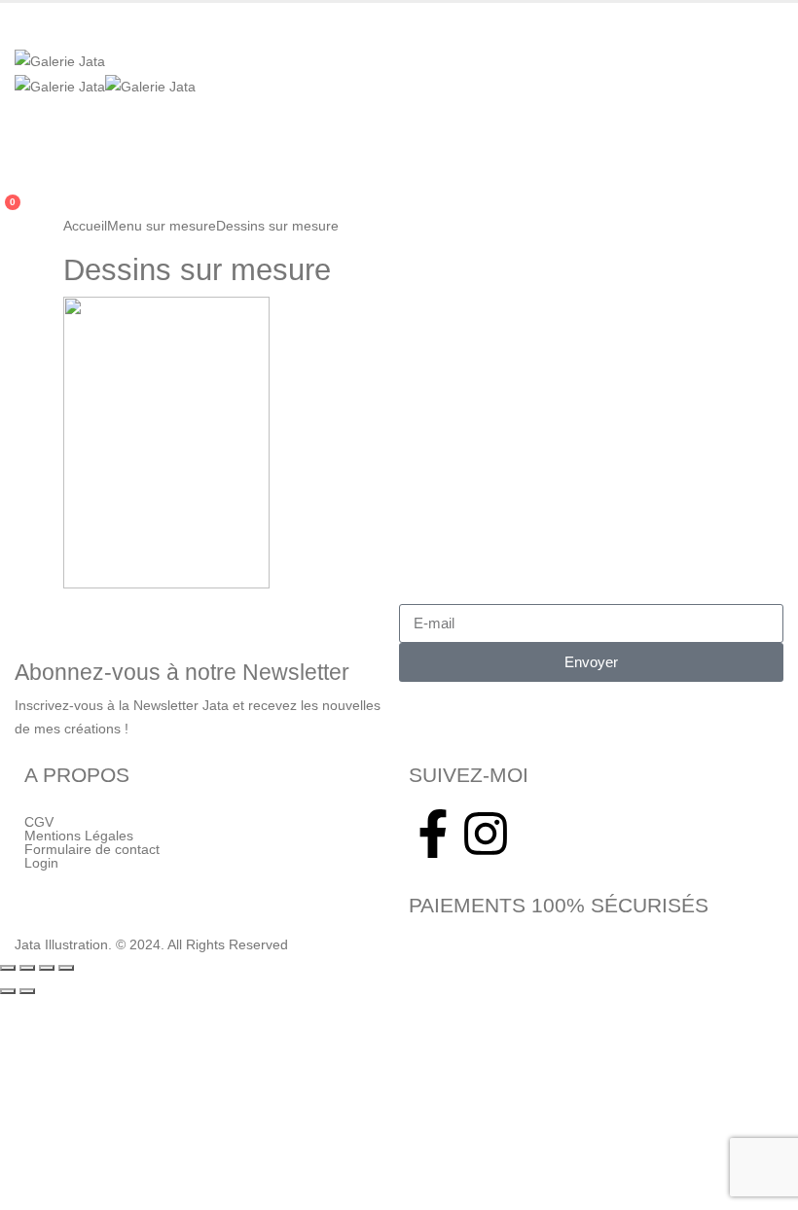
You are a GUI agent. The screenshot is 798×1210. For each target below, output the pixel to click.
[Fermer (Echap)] (66, 968)
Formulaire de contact (92, 849)
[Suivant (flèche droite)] (27, 991)
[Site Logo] (60, 60)
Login (41, 863)
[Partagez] (46, 968)
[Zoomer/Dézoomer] (8, 968)
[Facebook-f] (433, 833)
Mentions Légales (78, 835)
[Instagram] (485, 833)
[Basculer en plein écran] (27, 968)
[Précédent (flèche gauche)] (8, 991)
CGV (39, 822)
